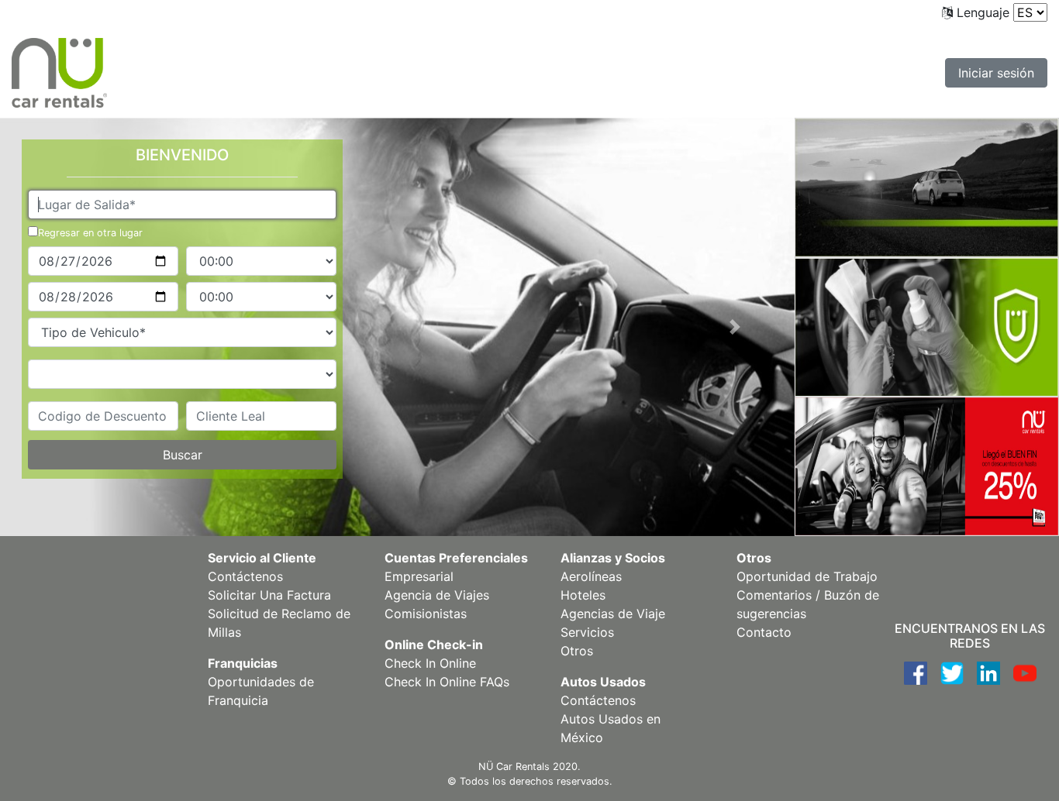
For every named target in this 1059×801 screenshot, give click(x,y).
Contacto (764, 632)
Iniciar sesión (996, 73)
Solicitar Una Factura (269, 595)
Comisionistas (426, 613)
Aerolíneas (591, 576)
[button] (735, 327)
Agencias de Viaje (613, 613)
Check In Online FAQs (447, 681)
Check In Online (430, 663)
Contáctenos (245, 576)
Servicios (587, 632)
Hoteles (583, 595)
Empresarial (419, 576)
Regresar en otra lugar (90, 233)
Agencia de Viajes (437, 595)
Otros (577, 650)
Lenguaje (983, 12)
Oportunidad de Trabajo (807, 576)
